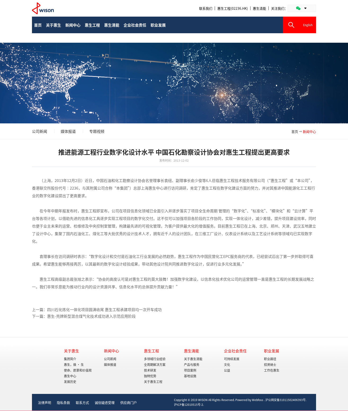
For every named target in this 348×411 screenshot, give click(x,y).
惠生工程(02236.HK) (232, 8)
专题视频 (96, 131)
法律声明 (44, 402)
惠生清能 (259, 8)
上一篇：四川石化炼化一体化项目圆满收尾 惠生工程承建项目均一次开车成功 (97, 309)
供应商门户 (128, 402)
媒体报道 (68, 131)
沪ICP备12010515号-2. (189, 404)
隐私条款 (63, 402)
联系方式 (82, 402)
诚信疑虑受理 (105, 402)
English (307, 25)
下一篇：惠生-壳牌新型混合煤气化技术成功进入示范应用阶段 (84, 316)
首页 (294, 131)
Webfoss (257, 400)
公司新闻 (39, 131)
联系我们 (205, 8)
